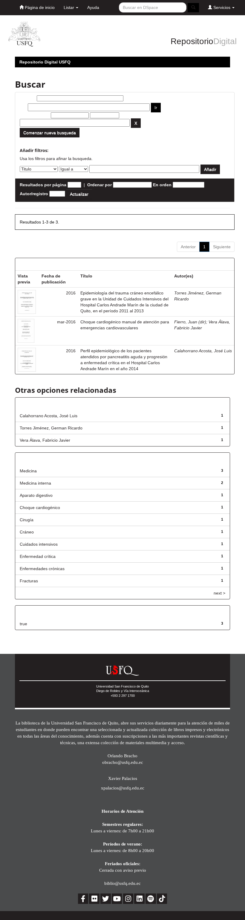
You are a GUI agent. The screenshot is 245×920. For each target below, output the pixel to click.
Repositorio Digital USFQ (45, 62)
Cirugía (26, 519)
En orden (162, 184)
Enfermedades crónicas (42, 568)
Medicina (28, 470)
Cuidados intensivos (39, 544)
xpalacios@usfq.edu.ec (122, 787)
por (23, 107)
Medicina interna (35, 483)
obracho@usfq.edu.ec (122, 762)
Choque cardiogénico (40, 507)
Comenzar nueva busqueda (49, 132)
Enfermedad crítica (38, 556)
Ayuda (93, 7)
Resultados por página (43, 184)
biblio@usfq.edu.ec (122, 883)
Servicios (222, 7)
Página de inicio (39, 7)
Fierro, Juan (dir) (190, 321)
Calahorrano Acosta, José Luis (203, 350)
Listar (69, 7)
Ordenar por (99, 184)
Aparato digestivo (36, 495)
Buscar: (28, 98)
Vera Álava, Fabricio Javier (45, 440)
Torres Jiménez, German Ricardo (51, 428)
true (23, 623)
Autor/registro (34, 193)
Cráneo (27, 532)
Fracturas (29, 580)
